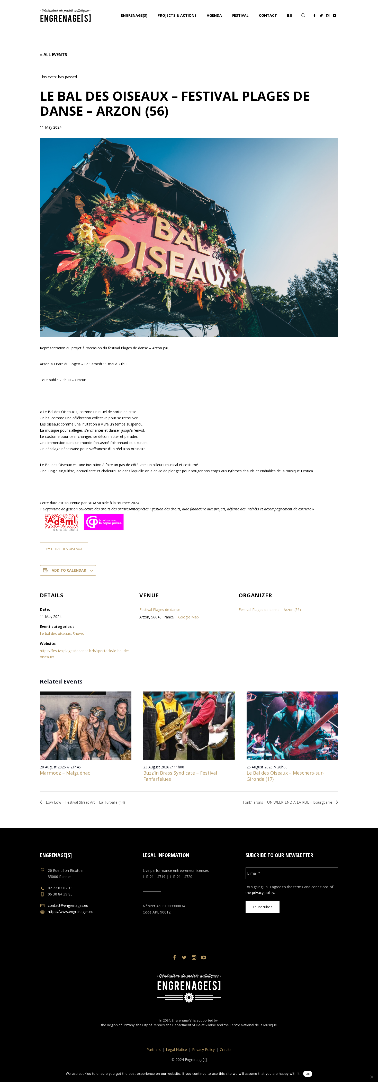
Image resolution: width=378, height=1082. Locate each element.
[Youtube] (334, 16)
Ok (308, 1074)
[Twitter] (321, 16)
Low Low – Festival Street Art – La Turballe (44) (85, 802)
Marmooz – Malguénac (65, 773)
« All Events (53, 54)
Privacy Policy (203, 1049)
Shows (78, 633)
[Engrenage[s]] (189, 988)
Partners (154, 1049)
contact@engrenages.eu (68, 905)
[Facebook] (314, 16)
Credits (225, 1049)
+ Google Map (187, 617)
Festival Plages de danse (159, 609)
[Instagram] (327, 16)
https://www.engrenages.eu (70, 911)
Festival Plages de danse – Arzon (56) (270, 609)
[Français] (289, 15)
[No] (371, 1076)
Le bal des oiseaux (55, 633)
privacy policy (263, 892)
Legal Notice (176, 1049)
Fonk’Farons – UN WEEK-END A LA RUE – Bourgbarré (288, 802)
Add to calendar (69, 570)
